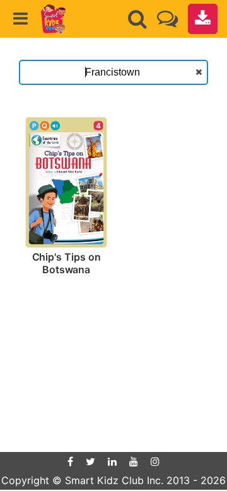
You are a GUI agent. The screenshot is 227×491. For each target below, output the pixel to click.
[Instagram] (155, 461)
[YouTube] (133, 461)
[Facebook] (70, 461)
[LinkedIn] (112, 461)
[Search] (137, 19)
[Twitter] (90, 461)
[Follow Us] (167, 19)
